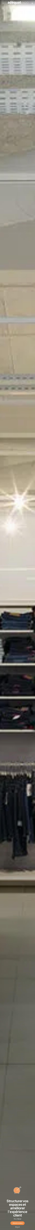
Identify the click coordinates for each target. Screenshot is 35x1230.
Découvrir (17, 1227)
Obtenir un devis (17, 1223)
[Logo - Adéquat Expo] (18, 3)
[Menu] (3, 3)
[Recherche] (32, 3)
